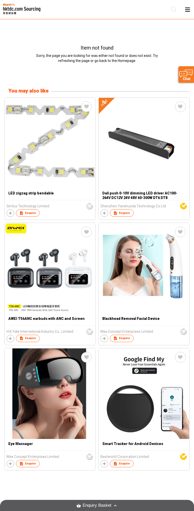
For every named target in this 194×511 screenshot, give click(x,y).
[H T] (144, 187)
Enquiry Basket (97, 505)
